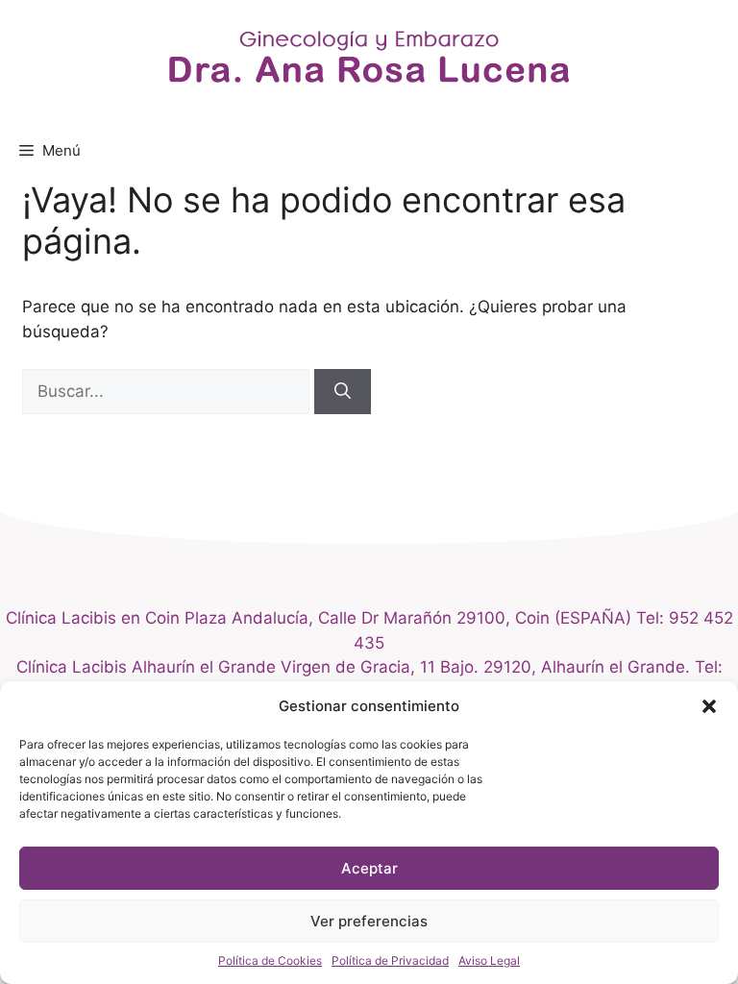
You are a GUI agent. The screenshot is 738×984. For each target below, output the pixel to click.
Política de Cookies (270, 960)
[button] (709, 706)
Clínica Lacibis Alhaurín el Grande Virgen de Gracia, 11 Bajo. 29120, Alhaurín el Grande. (353, 666)
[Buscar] (342, 392)
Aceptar (369, 868)
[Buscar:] (168, 391)
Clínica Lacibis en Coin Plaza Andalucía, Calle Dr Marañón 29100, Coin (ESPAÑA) (321, 617)
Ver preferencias (369, 921)
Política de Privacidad (390, 960)
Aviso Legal (489, 960)
